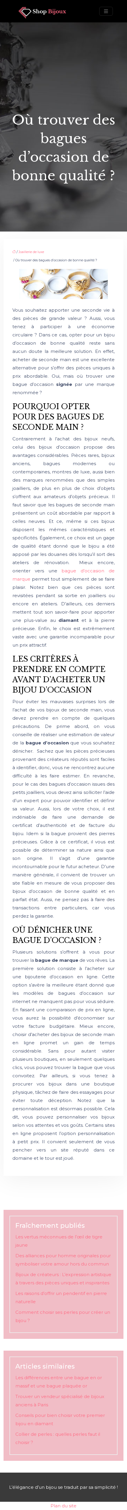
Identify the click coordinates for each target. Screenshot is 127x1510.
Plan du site (63, 1506)
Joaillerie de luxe (31, 252)
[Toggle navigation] (106, 11)
